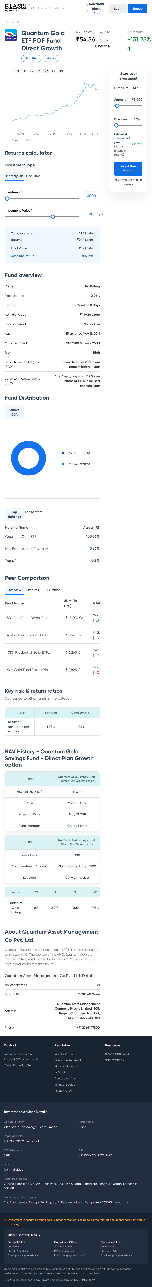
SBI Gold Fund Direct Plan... (29, 618)
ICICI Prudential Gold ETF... (28, 652)
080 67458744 (20, 1250)
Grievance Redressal (68, 1060)
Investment (13, 192)
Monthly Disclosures (67, 1066)
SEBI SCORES (114, 1060)
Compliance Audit (66, 1078)
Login (118, 8)
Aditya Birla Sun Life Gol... (27, 635)
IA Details (60, 1072)
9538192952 (111, 1250)
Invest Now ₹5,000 (128, 168)
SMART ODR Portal (118, 1054)
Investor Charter (65, 1054)
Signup (137, 8)
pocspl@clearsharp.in (27, 1255)
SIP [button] (135, 88)
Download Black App (96, 8)
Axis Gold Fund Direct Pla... (28, 670)
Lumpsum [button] (121, 88)
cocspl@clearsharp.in (74, 1255)
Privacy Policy (63, 1090)
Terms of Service (65, 1084)
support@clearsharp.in (18, 1053)
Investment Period (18, 210)
